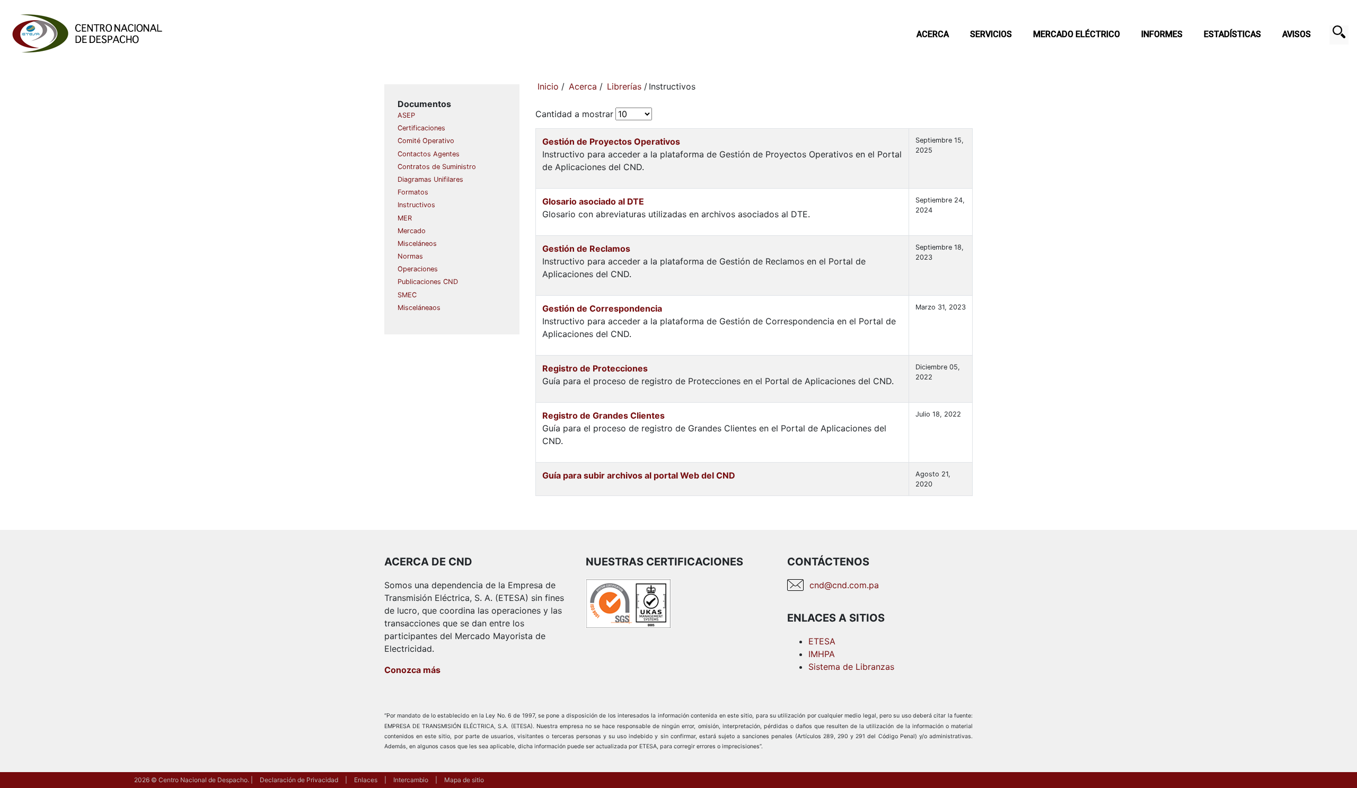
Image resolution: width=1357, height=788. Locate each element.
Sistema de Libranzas (851, 666)
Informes (1162, 34)
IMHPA (821, 654)
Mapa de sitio (464, 780)
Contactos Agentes (429, 154)
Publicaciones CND (428, 282)
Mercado (412, 231)
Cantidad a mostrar (574, 114)
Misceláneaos (419, 308)
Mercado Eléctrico (1076, 34)
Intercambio (410, 780)
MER (405, 218)
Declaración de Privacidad (299, 780)
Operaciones (418, 269)
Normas (410, 256)
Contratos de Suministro (437, 167)
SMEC (407, 295)
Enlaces (365, 780)
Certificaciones (421, 128)
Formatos (413, 192)
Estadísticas (1232, 34)
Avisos (1296, 34)
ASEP (406, 115)
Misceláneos (417, 243)
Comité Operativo (426, 141)
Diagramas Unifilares (430, 179)
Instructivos (416, 205)
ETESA (821, 641)
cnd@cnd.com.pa (844, 585)
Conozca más (412, 670)
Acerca (933, 34)
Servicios (991, 34)
